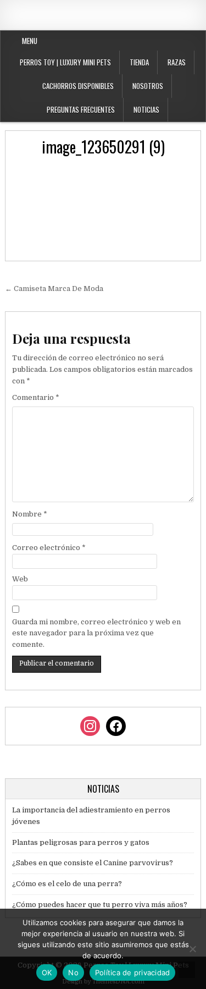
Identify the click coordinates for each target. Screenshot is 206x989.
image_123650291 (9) (103, 146)
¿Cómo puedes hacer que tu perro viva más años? (99, 904)
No (73, 972)
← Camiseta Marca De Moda (54, 288)
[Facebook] (174, 41)
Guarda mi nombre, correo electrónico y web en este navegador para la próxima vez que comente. (96, 633)
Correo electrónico (49, 547)
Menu (29, 40)
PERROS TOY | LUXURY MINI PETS (65, 62)
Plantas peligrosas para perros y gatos (80, 842)
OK (47, 972)
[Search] (200, 41)
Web (20, 579)
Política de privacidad (132, 972)
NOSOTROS (147, 85)
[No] (192, 948)
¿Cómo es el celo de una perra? (67, 884)
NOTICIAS (146, 109)
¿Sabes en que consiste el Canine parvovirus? (92, 863)
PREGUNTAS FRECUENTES (81, 109)
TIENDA (139, 62)
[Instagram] (187, 41)
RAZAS (177, 62)
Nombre (29, 514)
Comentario (35, 397)
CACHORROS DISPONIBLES (78, 85)
